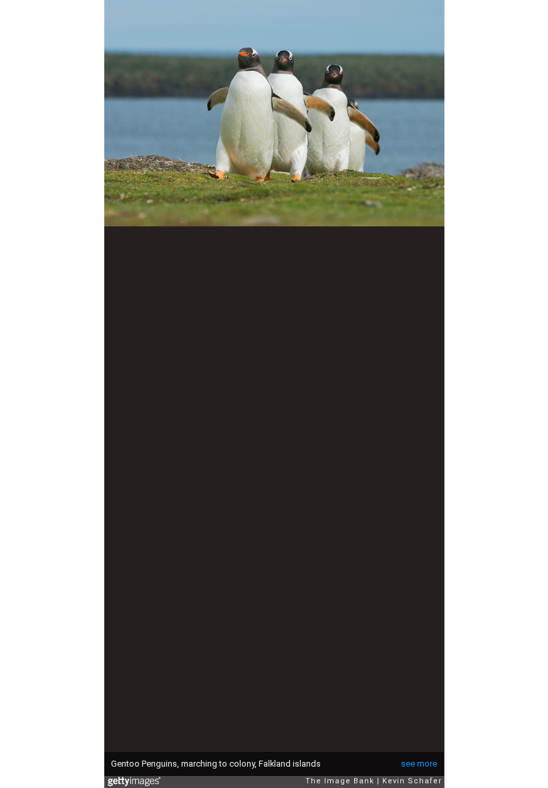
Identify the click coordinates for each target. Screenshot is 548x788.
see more (419, 764)
